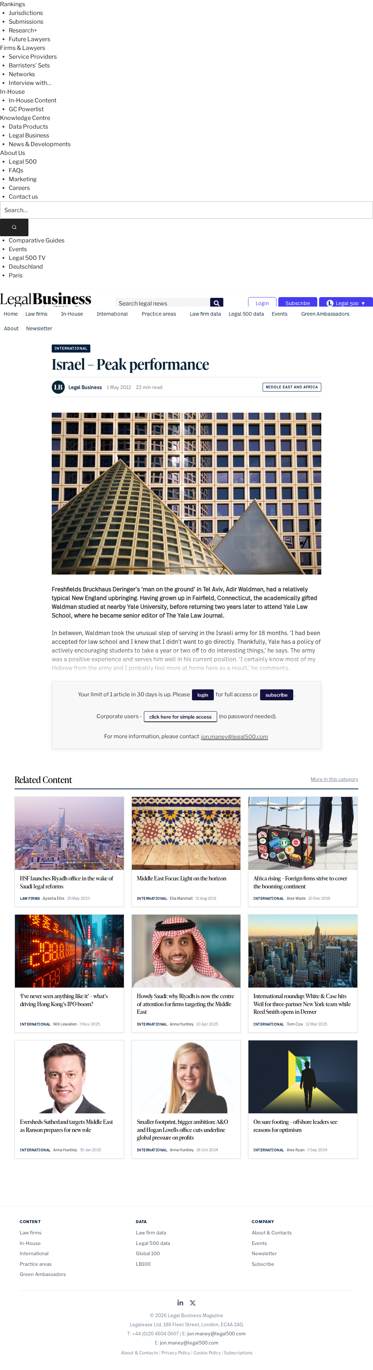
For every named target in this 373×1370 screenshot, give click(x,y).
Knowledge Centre (25, 117)
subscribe (277, 695)
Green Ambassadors (325, 313)
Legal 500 (23, 161)
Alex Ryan (296, 1149)
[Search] (14, 227)
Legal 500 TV (27, 257)
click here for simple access (180, 717)
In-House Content (32, 100)
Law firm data (205, 313)
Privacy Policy (175, 1352)
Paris (16, 275)
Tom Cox (295, 1024)
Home (11, 313)
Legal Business (29, 135)
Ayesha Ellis (53, 898)
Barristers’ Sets (29, 65)
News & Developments (40, 144)
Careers (19, 187)
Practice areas (159, 313)
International (112, 313)
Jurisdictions (26, 12)
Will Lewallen (65, 1024)
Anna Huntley (182, 1024)
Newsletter (39, 328)
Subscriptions (238, 1352)
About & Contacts (272, 1232)
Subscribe (298, 303)
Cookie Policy (207, 1352)
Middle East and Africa (292, 387)
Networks (22, 74)
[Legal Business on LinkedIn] (180, 1303)
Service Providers (33, 56)
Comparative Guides (36, 240)
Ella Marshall (181, 898)
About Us (12, 152)
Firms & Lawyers (22, 47)
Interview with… (30, 82)
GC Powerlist (26, 109)
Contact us (23, 196)
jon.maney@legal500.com (234, 736)
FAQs (16, 170)
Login (262, 303)
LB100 (143, 1264)
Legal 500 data (246, 313)
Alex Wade (296, 898)
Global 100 (148, 1253)
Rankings (12, 4)
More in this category (334, 779)
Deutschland (26, 266)
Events (18, 249)
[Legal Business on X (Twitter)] (192, 1303)
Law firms (36, 313)
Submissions (26, 21)
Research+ (23, 30)
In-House (12, 91)
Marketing (23, 179)
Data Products (28, 126)
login (202, 695)
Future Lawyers (29, 39)
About (11, 328)
